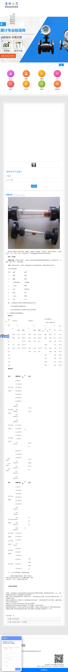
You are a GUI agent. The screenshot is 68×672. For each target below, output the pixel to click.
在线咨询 (34, 186)
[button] (2, 39)
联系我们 (44, 670)
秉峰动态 (12, 22)
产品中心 (12, 18)
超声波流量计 (15, 619)
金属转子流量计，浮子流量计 (19, 622)
